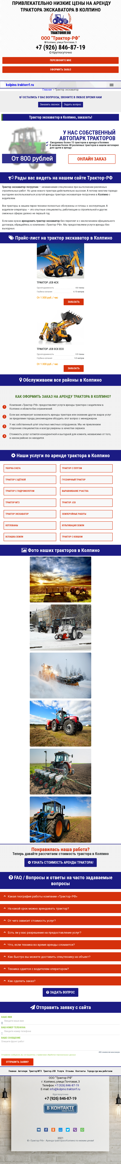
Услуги (60, 1071)
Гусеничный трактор (74, 479)
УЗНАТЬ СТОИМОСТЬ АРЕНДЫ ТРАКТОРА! (62, 862)
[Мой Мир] (60, 1130)
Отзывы (70, 1071)
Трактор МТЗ (13, 502)
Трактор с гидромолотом (20, 491)
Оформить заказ (60, 69)
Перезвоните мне (60, 60)
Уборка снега (13, 468)
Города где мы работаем (99, 1071)
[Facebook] (46, 1130)
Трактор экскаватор (17, 514)
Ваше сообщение (10, 1038)
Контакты (80, 1071)
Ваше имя (6, 1017)
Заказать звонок (50, 104)
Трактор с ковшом (72, 537)
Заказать (74, 301)
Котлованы (12, 525)
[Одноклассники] (53, 1130)
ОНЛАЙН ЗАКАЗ (91, 159)
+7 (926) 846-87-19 (60, 47)
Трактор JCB (69, 502)
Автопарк (22, 1071)
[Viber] (75, 1130)
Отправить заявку (17, 1062)
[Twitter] (68, 1130)
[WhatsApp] (82, 1130)
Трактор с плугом (72, 468)
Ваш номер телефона (13, 1027)
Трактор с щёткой (16, 479)
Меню (111, 83)
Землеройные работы (74, 514)
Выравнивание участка (75, 491)
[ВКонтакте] (39, 1130)
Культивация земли (73, 525)
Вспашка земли (14, 537)
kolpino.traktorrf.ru (20, 85)
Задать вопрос (72, 104)
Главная (12, 1071)
